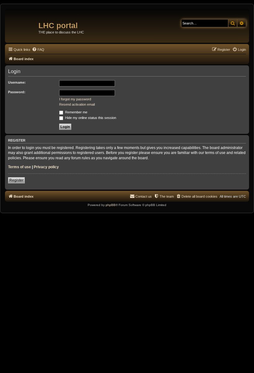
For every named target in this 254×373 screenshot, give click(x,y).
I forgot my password (75, 99)
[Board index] (22, 23)
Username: (17, 82)
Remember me (75, 112)
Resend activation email (77, 104)
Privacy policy (46, 167)
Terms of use (19, 167)
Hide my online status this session (90, 118)
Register (16, 180)
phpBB (111, 205)
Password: (16, 92)
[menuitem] (38, 49)
